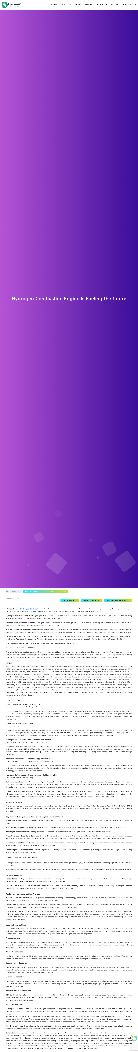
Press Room (16, 591)
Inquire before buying (117, 600)
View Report (70, 600)
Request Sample (91, 600)
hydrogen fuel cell (29, 609)
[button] (54, 5)
